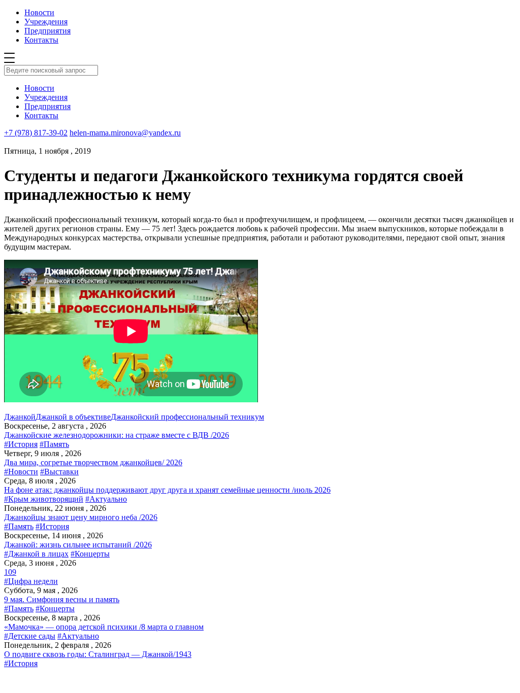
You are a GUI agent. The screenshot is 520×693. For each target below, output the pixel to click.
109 (10, 572)
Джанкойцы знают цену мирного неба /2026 (80, 517)
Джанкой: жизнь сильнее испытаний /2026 (78, 544)
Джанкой (20, 416)
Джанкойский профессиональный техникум (187, 416)
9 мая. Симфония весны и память (61, 599)
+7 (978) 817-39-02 (36, 132)
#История (21, 444)
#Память (54, 444)
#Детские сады (29, 636)
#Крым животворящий (43, 499)
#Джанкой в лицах (36, 553)
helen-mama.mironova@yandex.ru (125, 132)
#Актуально (106, 499)
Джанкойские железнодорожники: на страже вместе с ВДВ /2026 (116, 435)
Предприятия (47, 30)
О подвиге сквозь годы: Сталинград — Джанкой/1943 (97, 654)
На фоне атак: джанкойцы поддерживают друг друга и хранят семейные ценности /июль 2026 (167, 490)
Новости (39, 12)
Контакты (41, 40)
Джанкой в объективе (73, 416)
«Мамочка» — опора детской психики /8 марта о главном (104, 626)
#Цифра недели (31, 581)
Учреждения (46, 21)
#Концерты (90, 553)
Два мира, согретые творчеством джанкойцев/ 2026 (93, 462)
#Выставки (59, 471)
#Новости (21, 471)
